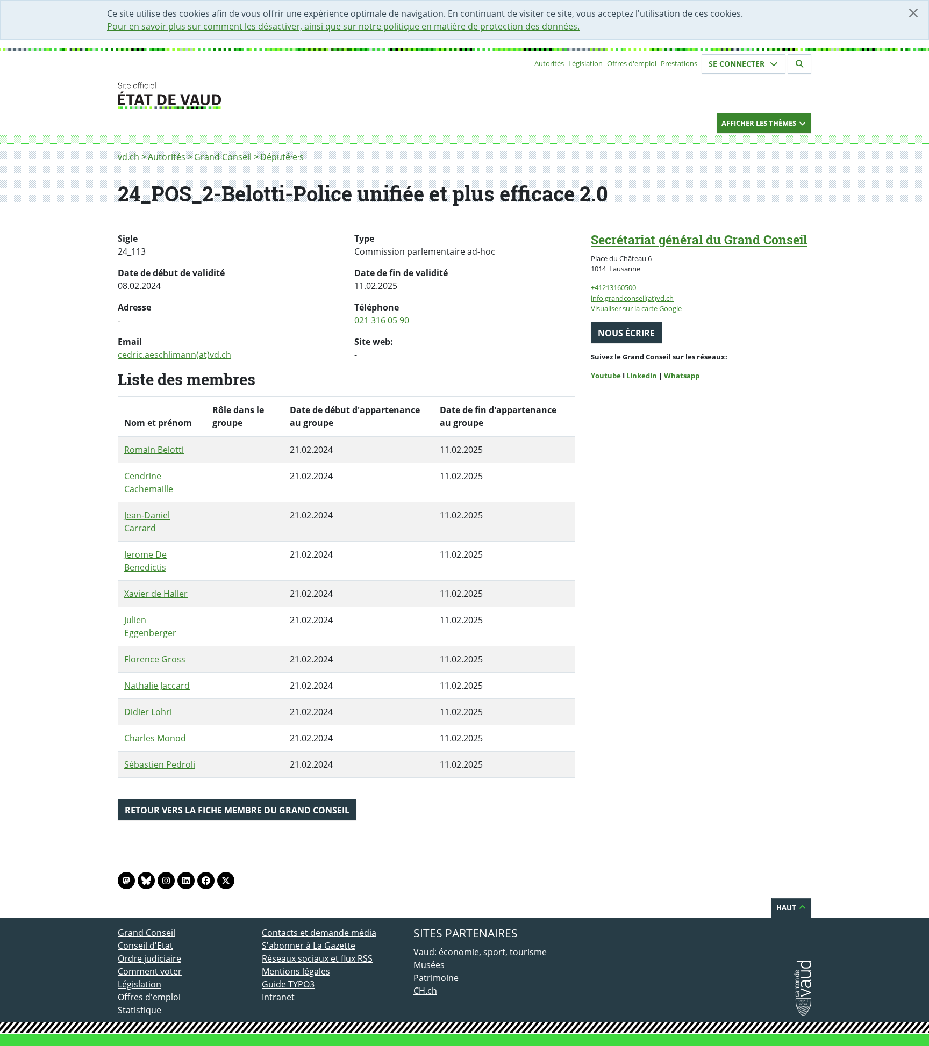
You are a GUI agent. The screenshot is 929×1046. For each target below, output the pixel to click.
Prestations (679, 63)
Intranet (278, 997)
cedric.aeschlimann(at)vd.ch (174, 354)
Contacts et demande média (319, 933)
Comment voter (150, 971)
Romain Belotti (154, 450)
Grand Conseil (223, 157)
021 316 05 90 (381, 320)
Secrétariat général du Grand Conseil (699, 240)
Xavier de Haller (156, 594)
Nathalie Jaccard (157, 685)
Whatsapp (681, 375)
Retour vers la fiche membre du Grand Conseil (237, 810)
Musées (429, 965)
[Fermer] (913, 13)
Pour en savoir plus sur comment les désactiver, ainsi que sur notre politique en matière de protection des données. (343, 26)
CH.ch (425, 991)
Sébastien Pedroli (159, 764)
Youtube (606, 375)
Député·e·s (282, 157)
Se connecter (738, 64)
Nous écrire (626, 333)
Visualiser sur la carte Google (636, 308)
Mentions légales (296, 971)
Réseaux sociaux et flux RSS (317, 958)
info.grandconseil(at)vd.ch (632, 298)
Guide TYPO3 (288, 984)
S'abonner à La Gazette (308, 945)
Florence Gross (154, 659)
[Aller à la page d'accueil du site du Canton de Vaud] (257, 95)
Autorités (549, 63)
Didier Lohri (148, 712)
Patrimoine (436, 978)
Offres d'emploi (631, 63)
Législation (585, 63)
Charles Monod (155, 738)
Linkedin (642, 375)
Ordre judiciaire (149, 958)
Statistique (139, 1010)
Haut (787, 907)
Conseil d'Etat (145, 945)
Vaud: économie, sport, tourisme (480, 952)
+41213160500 (613, 287)
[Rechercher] (799, 64)
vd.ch (128, 157)
